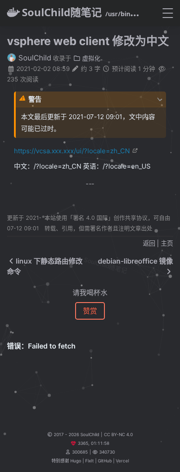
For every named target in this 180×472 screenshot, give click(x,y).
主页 (167, 243)
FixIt (89, 460)
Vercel (122, 460)
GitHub (105, 460)
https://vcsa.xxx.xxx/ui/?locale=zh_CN (72, 151)
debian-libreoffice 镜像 (135, 261)
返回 (149, 243)
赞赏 (90, 310)
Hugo (75, 460)
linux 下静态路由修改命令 (45, 266)
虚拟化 (90, 58)
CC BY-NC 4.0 (118, 434)
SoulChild (33, 57)
